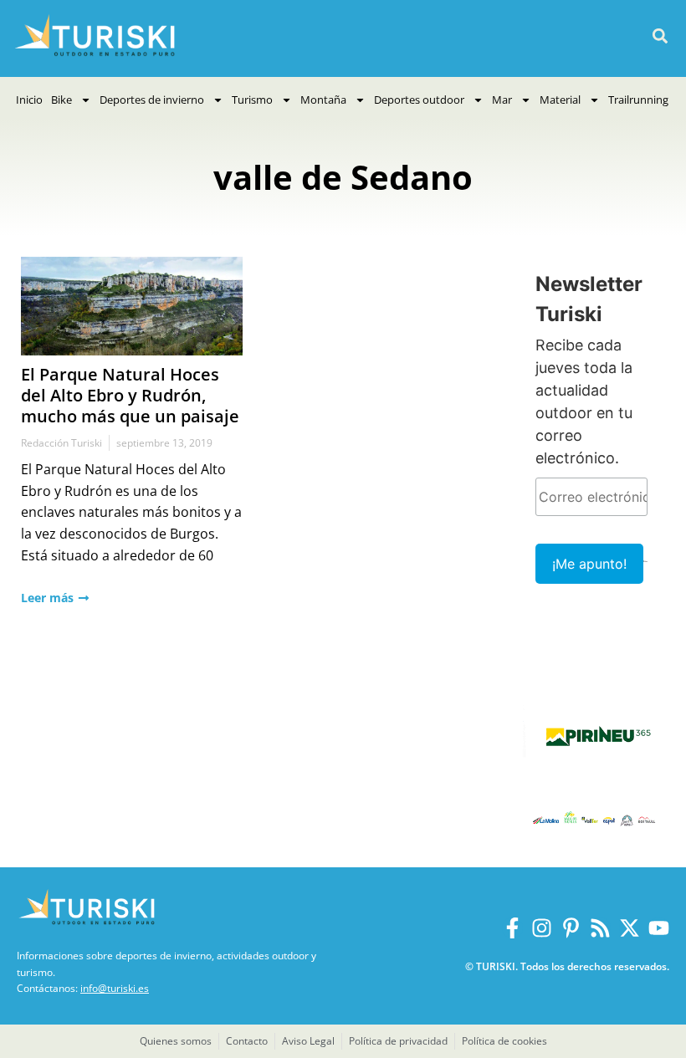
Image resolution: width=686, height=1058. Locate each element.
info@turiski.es (114, 988)
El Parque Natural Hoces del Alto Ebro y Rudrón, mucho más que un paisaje (130, 395)
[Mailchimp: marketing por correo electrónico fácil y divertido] (645, 573)
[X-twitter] (629, 927)
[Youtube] (658, 927)
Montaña (323, 99)
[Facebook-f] (512, 927)
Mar (502, 99)
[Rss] (600, 927)
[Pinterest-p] (571, 927)
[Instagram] (541, 927)
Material (560, 99)
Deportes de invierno (152, 99)
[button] (659, 36)
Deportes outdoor (419, 99)
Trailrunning (638, 99)
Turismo (252, 99)
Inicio (29, 99)
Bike (61, 99)
